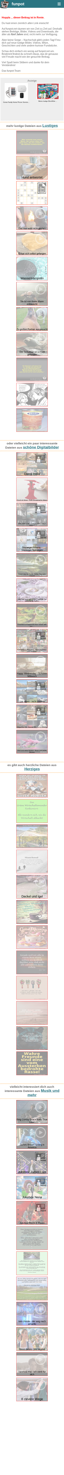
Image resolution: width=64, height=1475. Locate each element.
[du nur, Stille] (32, 1299)
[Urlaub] (32, 431)
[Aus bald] (32, 1024)
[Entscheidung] (32, 406)
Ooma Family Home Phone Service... (16, 102)
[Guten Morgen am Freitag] (32, 797)
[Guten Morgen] (32, 948)
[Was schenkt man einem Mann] (32, 153)
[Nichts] (32, 1049)
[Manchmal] (32, 873)
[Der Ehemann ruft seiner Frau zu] (32, 380)
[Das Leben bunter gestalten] (32, 999)
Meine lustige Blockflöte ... (47, 101)
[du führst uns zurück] (32, 1274)
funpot (18, 4)
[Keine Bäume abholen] (32, 847)
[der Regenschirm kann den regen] (32, 1249)
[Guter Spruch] (32, 973)
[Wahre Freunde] (32, 1074)
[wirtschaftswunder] (32, 822)
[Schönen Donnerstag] (32, 923)
